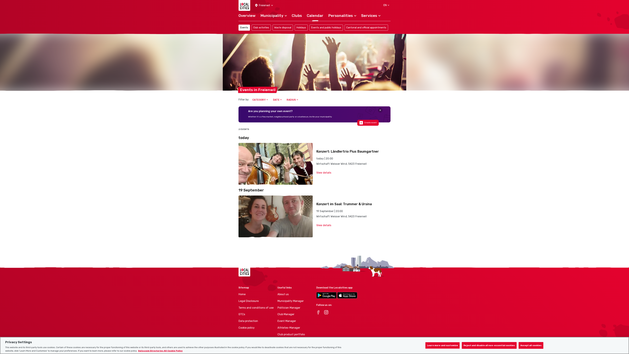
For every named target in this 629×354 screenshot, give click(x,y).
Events (244, 27)
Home (242, 294)
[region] (314, 345)
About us (283, 294)
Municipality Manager (290, 301)
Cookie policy (246, 327)
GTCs (241, 314)
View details (323, 172)
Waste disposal (282, 27)
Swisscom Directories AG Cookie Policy (160, 350)
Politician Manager (288, 307)
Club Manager (285, 314)
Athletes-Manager (288, 327)
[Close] (380, 110)
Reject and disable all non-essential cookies (489, 345)
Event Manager (286, 321)
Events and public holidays (326, 27)
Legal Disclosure (248, 301)
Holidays (301, 27)
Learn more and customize (442, 345)
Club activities (261, 27)
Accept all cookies (531, 345)
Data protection (248, 321)
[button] (264, 5)
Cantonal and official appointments (366, 27)
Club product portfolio (291, 334)
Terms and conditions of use (256, 307)
